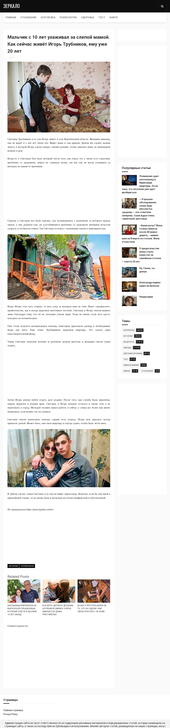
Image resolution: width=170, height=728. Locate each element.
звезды (127, 348)
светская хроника (133, 353)
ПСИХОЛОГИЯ (68, 17)
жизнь (127, 371)
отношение (147, 371)
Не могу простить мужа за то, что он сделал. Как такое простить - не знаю (91, 608)
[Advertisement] (59, 191)
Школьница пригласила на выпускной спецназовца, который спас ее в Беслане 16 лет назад (22, 610)
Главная (10, 17)
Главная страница (13, 710)
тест (126, 359)
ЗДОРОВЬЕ (87, 17)
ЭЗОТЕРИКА (48, 17)
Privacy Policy (10, 714)
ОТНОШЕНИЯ (28, 17)
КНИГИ (113, 17)
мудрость (129, 342)
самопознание (131, 365)
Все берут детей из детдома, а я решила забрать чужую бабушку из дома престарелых (57, 610)
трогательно (27, 566)
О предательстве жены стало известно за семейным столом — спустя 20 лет (141, 255)
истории (13, 566)
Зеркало (11, 5)
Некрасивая (146, 296)
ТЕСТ (101, 17)
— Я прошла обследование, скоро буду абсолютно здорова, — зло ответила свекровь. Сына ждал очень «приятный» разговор (139, 209)
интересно (129, 330)
